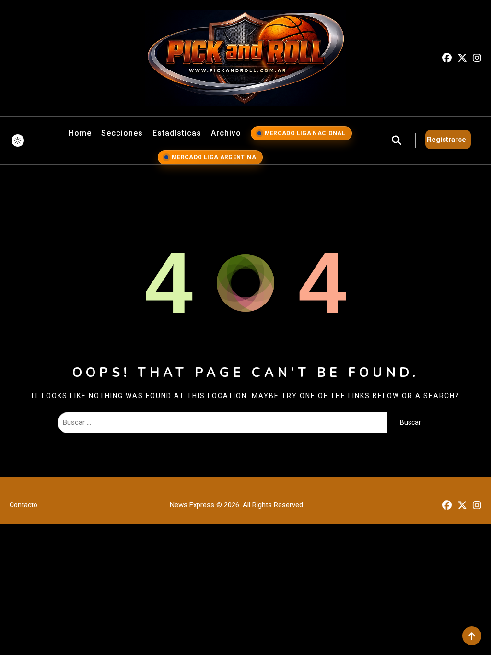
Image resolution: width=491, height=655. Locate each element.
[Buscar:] (222, 422)
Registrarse (446, 139)
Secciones (122, 133)
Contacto (23, 505)
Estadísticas (176, 133)
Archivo (226, 133)
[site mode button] (17, 140)
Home (80, 133)
